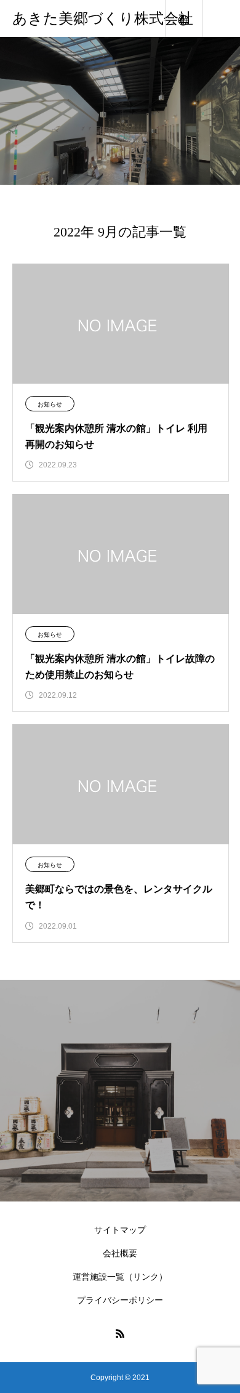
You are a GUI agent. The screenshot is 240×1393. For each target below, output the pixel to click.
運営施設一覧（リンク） (120, 1277)
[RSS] (120, 1333)
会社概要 (120, 1253)
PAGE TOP (221, 1337)
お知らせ (50, 404)
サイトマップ (120, 1230)
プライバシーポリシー (120, 1300)
